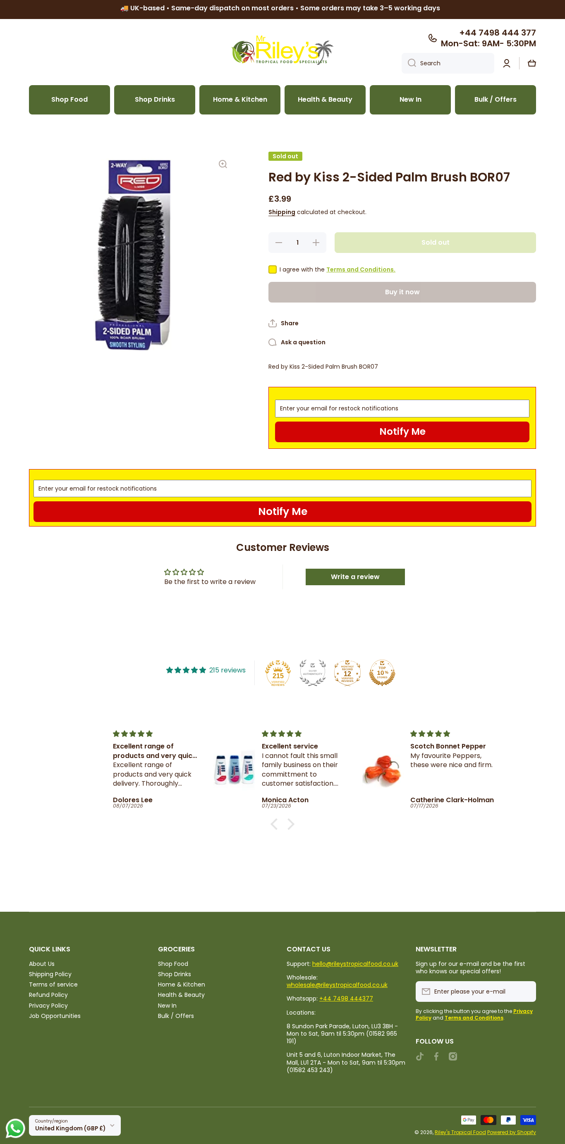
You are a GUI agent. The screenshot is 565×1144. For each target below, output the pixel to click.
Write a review (355, 577)
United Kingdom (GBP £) (70, 1128)
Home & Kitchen (181, 984)
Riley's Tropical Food (460, 1132)
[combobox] (448, 63)
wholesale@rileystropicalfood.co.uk (337, 985)
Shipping (281, 212)
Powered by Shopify (511, 1132)
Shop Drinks (174, 974)
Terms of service (53, 984)
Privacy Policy (48, 1005)
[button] (532, 63)
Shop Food (173, 964)
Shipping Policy (50, 974)
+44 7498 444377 (346, 998)
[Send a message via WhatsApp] (15, 1128)
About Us (42, 964)
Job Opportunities (55, 1016)
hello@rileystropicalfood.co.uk (355, 964)
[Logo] (282, 50)
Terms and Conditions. (360, 269)
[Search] (409, 63)
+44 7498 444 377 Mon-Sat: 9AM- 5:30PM (488, 38)
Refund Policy (48, 995)
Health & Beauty (181, 995)
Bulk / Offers (176, 1016)
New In (167, 1005)
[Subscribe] (525, 991)
